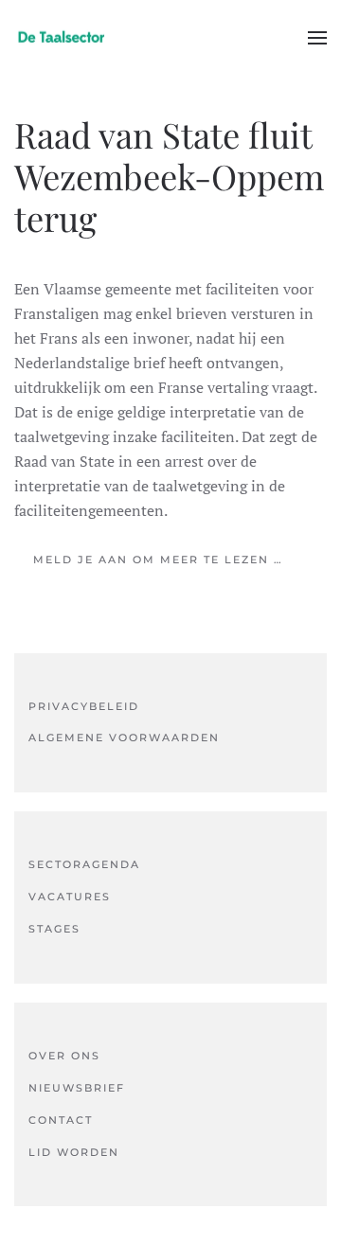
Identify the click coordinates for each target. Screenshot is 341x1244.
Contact (60, 1120)
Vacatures (69, 896)
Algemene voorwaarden (124, 737)
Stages (54, 928)
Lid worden (73, 1152)
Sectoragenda (84, 864)
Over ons (64, 1055)
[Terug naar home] (61, 38)
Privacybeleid (83, 706)
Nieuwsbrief (76, 1087)
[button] (317, 38)
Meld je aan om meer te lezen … (158, 559)
